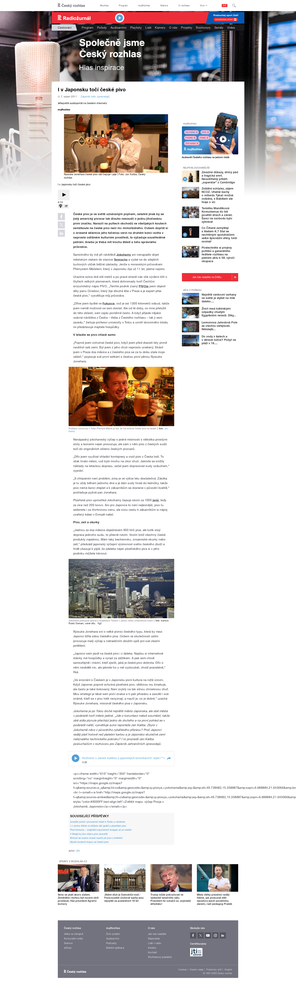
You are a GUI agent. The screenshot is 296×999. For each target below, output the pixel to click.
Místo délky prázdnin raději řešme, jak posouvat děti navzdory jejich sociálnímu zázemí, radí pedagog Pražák (214, 899)
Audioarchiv (119, 27)
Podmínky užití (214, 969)
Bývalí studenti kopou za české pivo (89, 842)
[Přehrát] (64, 195)
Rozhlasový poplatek (160, 957)
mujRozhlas (144, 5)
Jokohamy (123, 254)
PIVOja (144, 286)
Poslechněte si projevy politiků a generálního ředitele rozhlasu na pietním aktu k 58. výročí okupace (218, 254)
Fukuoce (109, 303)
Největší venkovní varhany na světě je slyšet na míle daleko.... (219, 298)
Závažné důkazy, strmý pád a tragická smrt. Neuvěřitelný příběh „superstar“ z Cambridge (220, 177)
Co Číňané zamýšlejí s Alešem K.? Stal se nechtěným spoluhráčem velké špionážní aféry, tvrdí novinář (219, 234)
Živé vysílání (191, 143)
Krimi (204, 132)
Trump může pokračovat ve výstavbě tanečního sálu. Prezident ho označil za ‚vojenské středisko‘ (170, 899)
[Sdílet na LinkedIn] (61, 233)
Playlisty (136, 27)
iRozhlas (104, 5)
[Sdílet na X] (61, 224)
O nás (173, 27)
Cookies (182, 969)
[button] (168, 758)
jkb (78, 850)
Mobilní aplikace (115, 947)
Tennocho (121, 259)
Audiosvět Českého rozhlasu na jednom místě (205, 157)
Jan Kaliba (131, 174)
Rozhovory (203, 27)
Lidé (148, 27)
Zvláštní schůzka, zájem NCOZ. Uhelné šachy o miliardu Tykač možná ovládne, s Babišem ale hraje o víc (217, 195)
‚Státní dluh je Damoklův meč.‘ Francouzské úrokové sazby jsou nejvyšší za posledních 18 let (124, 897)
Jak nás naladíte (157, 934)
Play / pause (75, 758)
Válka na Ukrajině (73, 934)
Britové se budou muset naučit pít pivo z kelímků (96, 838)
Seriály (219, 27)
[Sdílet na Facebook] (61, 216)
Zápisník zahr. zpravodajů (95, 96)
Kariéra (152, 947)
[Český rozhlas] (71, 5)
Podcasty (111, 943)
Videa (231, 27)
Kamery (160, 27)
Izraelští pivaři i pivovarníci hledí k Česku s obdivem (97, 822)
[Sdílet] (66, 206)
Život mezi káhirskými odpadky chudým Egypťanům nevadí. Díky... (219, 312)
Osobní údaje (197, 969)
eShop (67, 947)
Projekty (186, 27)
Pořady (102, 27)
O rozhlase (184, 5)
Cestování (65, 27)
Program (123, 5)
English (228, 969)
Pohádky (189, 138)
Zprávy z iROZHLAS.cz (73, 861)
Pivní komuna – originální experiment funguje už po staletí (101, 830)
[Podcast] (60, 206)
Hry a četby (190, 132)
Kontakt (152, 952)
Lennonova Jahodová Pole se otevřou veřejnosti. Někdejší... (219, 326)
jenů (156, 500)
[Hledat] (234, 5)
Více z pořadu (192, 290)
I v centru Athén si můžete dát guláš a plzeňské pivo (98, 826)
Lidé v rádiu (154, 943)
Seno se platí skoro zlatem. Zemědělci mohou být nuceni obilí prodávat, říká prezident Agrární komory (78, 899)
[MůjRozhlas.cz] (64, 110)
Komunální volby (73, 938)
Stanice (164, 5)
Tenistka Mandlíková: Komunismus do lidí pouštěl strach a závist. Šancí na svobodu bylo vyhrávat (217, 215)
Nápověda (154, 938)
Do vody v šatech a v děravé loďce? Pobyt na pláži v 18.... (219, 340)
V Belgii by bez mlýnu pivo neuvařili (89, 834)
